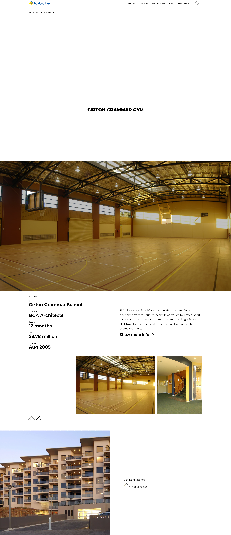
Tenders (180, 3)
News (164, 3)
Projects (36, 12)
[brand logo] (39, 3)
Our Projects (133, 3)
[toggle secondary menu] (196, 3)
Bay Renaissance (134, 479)
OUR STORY (155, 3)
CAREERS (171, 3)
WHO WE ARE (144, 3)
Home (31, 12)
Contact (187, 3)
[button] (39, 419)
